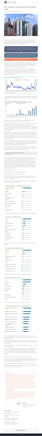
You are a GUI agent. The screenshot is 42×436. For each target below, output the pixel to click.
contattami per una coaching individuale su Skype (13, 366)
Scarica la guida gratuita (20, 430)
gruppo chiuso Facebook (15, 121)
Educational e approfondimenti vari (15, 11)
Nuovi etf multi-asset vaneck (9, 420)
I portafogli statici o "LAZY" (27, 406)
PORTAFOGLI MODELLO (18, 361)
